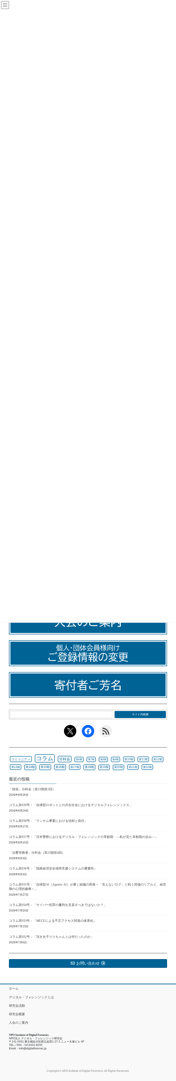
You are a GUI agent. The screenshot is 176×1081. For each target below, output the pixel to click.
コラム (44, 758)
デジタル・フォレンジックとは (31, 997)
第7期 (91, 759)
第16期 (60, 767)
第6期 (79, 759)
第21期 (133, 767)
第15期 (45, 767)
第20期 (118, 767)
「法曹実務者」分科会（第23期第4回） (37, 852)
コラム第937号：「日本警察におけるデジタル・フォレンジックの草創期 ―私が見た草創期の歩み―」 (83, 837)
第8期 (103, 759)
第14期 (30, 767)
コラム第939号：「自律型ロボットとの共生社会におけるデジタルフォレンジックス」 (70, 805)
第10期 (128, 759)
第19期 (104, 767)
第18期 (89, 767)
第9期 (115, 759)
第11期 (143, 759)
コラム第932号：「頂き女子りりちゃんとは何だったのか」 (51, 936)
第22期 (147, 767)
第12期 (157, 759)
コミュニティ (20, 759)
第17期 (74, 767)
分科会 (64, 759)
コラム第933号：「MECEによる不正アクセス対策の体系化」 (52, 920)
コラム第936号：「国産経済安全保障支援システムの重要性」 (53, 868)
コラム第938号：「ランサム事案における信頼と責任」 (48, 821)
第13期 (15, 767)
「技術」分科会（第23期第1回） (32, 789)
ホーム (14, 988)
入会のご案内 (18, 1022)
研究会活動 (17, 1005)
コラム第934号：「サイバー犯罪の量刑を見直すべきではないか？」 (58, 905)
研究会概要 (17, 1014)
